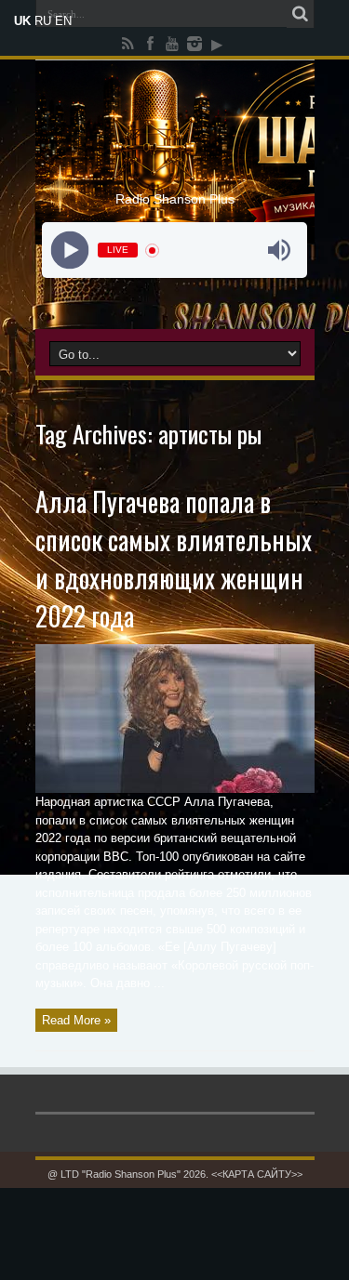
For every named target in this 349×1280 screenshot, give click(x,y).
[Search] (301, 14)
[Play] (70, 250)
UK (22, 21)
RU (42, 21)
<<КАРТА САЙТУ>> (256, 1174)
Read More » (76, 1020)
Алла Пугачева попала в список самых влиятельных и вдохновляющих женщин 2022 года (173, 558)
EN (63, 21)
